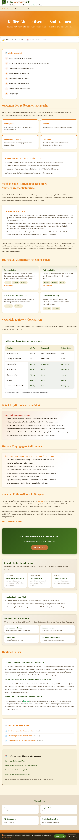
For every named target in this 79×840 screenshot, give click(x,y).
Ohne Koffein (22, 5)
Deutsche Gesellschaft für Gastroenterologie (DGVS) (21, 765)
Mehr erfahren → (9, 286)
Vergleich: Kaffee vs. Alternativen (19, 73)
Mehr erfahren (6, 837)
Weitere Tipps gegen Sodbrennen (19, 84)
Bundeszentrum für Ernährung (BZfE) (16, 770)
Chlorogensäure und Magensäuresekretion (22, 741)
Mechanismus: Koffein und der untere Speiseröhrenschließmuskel (29, 63)
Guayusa (40, 501)
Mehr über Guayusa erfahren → (13, 521)
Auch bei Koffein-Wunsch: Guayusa (19, 89)
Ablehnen (72, 836)
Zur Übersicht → (39, 547)
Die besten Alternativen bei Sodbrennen (21, 68)
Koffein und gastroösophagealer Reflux (21, 731)
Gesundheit (33, 5)
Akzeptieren (60, 836)
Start (3, 5)
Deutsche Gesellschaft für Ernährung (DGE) (18, 774)
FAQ (40, 5)
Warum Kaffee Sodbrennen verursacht (20, 58)
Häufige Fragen (13, 94)
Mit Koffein (11, 5)
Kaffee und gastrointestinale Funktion (20, 736)
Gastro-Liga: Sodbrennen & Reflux (15, 761)
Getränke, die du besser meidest (19, 78)
